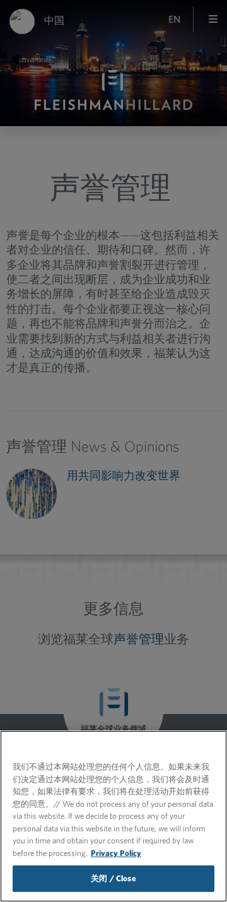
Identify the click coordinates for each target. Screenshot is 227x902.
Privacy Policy (116, 853)
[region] (113, 816)
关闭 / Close (113, 878)
